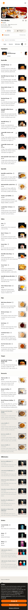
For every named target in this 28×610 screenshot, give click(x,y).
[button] (3, 3)
